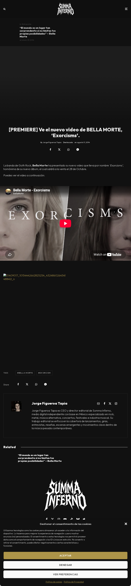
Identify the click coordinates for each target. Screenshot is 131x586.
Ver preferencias (65, 574)
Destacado (68, 142)
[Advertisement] (65, 348)
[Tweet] (59, 149)
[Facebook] (46, 519)
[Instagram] (59, 519)
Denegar (65, 565)
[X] (52, 519)
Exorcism (45, 373)
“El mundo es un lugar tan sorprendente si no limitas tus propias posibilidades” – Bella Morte (38, 32)
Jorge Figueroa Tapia (49, 403)
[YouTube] (65, 519)
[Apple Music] (84, 519)
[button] (126, 524)
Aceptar (65, 555)
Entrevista (26, 24)
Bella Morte (26, 373)
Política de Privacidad (74, 582)
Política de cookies (54, 582)
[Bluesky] (78, 519)
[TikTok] (71, 519)
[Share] (50, 149)
